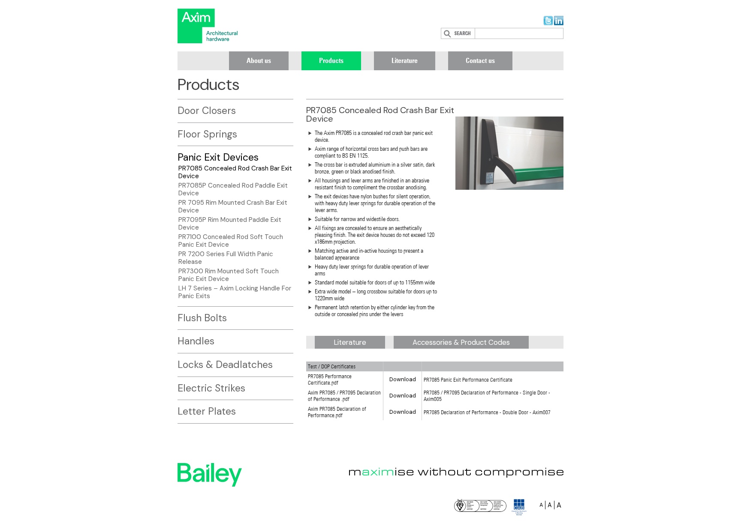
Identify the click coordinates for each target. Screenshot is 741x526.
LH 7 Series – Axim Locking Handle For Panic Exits (234, 292)
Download (402, 379)
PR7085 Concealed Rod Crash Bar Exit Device (235, 172)
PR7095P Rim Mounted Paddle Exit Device (229, 223)
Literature (405, 60)
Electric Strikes (211, 388)
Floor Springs (207, 134)
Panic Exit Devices (218, 157)
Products (331, 60)
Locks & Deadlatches (225, 364)
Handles (196, 341)
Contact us (480, 60)
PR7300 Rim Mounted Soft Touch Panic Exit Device (228, 275)
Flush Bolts (202, 317)
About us (259, 60)
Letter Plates (207, 411)
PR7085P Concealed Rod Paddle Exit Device (233, 189)
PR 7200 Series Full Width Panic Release (225, 258)
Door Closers (207, 110)
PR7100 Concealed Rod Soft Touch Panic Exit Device (230, 241)
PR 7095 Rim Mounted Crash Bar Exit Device (232, 206)
